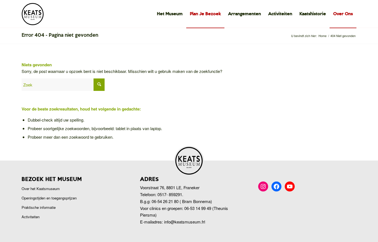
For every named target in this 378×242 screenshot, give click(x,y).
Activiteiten (31, 216)
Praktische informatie (39, 207)
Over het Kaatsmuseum (41, 188)
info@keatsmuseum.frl (184, 222)
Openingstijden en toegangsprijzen (49, 198)
